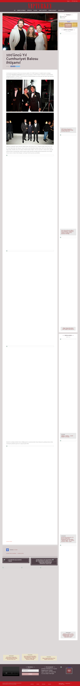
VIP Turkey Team (75, 1)
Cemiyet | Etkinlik (9, 541)
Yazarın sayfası (21, 553)
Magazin (43, 670)
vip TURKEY (16, 549)
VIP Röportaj (52, 671)
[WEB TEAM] (69, 667)
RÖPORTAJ (29, 10)
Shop (48, 672)
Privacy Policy (68, 683)
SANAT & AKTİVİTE (43, 10)
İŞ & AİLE (35, 10)
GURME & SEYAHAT (52, 10)
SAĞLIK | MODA (61, 10)
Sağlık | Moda (44, 672)
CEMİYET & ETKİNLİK (21, 10)
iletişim (68, 1)
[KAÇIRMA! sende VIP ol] (68, 21)
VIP (14, 10)
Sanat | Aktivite (49, 670)
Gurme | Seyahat (53, 668)
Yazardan (43, 673)
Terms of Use (61, 683)
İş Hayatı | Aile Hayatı (49, 673)
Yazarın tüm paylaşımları (11, 553)
